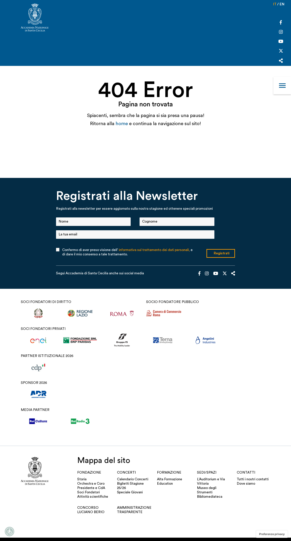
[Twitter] (281, 52)
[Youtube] (280, 41)
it (275, 4)
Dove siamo (246, 483)
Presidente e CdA (91, 488)
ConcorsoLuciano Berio (91, 510)
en (282, 4)
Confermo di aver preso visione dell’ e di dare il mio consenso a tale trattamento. (127, 252)
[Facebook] (281, 23)
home (122, 123)
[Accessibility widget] (9, 531)
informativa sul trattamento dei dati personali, (154, 250)
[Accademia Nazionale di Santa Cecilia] (34, 18)
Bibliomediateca (209, 496)
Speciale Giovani (130, 492)
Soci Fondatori (88, 492)
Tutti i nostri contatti (253, 479)
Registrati (221, 253)
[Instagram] (281, 32)
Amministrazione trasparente (133, 510)
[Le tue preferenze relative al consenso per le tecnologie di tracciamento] (272, 534)
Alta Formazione (169, 479)
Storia (82, 479)
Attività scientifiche (92, 496)
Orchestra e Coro (91, 483)
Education (165, 483)
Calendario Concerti (132, 479)
